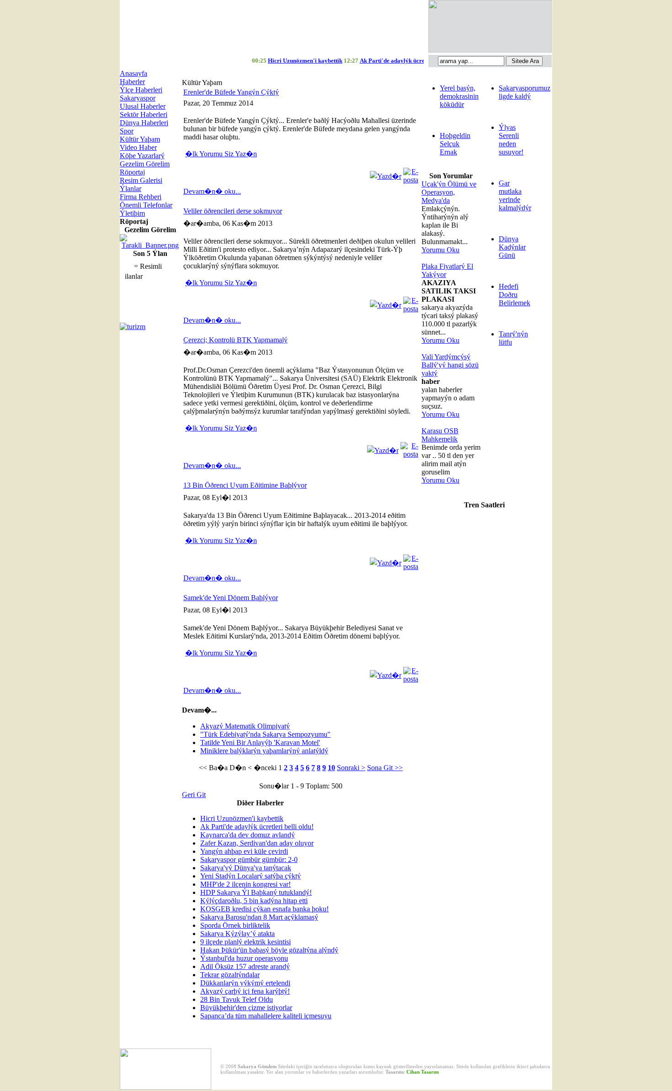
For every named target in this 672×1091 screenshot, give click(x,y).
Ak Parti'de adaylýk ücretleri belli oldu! (257, 826)
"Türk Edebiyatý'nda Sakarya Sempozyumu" (265, 734)
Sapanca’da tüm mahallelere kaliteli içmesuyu (265, 1016)
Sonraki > (351, 768)
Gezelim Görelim (145, 164)
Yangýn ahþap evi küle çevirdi (244, 851)
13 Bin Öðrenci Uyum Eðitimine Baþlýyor (245, 485)
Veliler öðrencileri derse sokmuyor (232, 211)
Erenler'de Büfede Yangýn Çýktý (231, 92)
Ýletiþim (132, 213)
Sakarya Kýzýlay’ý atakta (237, 933)
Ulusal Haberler (142, 106)
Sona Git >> (385, 768)
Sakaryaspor (137, 98)
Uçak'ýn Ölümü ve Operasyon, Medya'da (448, 192)
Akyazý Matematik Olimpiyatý (245, 726)
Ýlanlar (130, 188)
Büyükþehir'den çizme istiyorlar (246, 1007)
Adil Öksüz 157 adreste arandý (245, 966)
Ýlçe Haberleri (141, 90)
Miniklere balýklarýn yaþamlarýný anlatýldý (264, 751)
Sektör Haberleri (143, 114)
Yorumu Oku (440, 250)
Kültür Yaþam (140, 139)
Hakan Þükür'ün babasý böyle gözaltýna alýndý (269, 950)
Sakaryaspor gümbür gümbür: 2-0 (249, 859)
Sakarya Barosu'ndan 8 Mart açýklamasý (259, 917)
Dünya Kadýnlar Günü (512, 247)
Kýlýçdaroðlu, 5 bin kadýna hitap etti (254, 901)
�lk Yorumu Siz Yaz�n (221, 154)
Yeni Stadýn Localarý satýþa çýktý (250, 876)
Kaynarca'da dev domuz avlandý (247, 835)
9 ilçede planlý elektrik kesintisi (245, 942)
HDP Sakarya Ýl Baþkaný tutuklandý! (256, 892)
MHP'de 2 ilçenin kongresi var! (245, 884)
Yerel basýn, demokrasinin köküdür (459, 96)
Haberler (132, 81)
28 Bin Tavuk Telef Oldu (236, 999)
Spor (126, 131)
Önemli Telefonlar (146, 205)
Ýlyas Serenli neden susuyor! (511, 139)
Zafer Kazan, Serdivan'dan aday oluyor (257, 843)
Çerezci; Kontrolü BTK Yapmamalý (235, 340)
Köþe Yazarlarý (142, 156)
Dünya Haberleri (144, 123)
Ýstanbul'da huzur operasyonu (244, 958)
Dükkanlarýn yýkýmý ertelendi (245, 983)
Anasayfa (133, 73)
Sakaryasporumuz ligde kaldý (524, 92)
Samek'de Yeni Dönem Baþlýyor (230, 597)
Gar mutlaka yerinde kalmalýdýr (515, 195)
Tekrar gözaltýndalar (230, 975)
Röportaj (132, 172)
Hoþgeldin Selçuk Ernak (455, 144)
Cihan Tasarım (422, 1072)
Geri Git (194, 794)
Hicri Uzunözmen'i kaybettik (241, 818)
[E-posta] (410, 173)
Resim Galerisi (141, 180)
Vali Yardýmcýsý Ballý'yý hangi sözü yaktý (450, 365)
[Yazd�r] (385, 173)
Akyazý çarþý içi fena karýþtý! (245, 991)
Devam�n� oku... (212, 191)
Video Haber (138, 147)
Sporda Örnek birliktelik (235, 925)
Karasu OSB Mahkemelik (440, 435)
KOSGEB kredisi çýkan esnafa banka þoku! (264, 909)
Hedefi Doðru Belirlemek (514, 294)
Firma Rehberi (140, 197)
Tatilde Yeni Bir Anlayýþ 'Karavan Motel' (260, 742)
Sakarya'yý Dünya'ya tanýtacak (245, 868)
